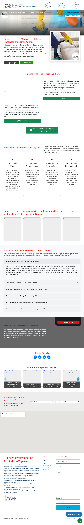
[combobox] (43, 402)
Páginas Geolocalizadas (18, 13)
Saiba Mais (27, 63)
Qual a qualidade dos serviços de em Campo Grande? (23, 261)
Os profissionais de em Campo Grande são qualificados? (23, 296)
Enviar (68, 507)
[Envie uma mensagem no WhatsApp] (48, 357)
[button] (21, 386)
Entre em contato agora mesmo (43, 130)
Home (5, 13)
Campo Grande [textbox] (61, 402)
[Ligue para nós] (44, 357)
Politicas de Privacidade (37, 13)
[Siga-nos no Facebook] (35, 357)
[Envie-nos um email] (39, 357)
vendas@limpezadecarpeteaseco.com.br (30, 6)
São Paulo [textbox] (34, 402)
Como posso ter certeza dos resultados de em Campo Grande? (25, 309)
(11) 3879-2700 (63, 5)
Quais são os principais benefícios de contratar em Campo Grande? (27, 289)
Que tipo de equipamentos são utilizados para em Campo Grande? (27, 302)
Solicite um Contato (72, 13)
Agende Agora (12, 63)
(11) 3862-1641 (50, 6)
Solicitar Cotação (74, 514)
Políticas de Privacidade (73, 519)
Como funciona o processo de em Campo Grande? (21, 282)
